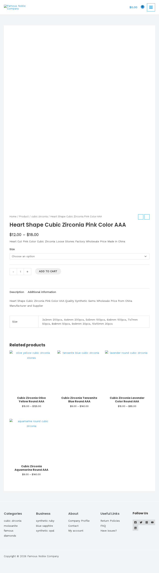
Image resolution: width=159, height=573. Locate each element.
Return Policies (110, 520)
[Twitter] (141, 522)
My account (75, 530)
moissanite (11, 525)
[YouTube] (152, 522)
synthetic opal (45, 530)
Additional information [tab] (42, 291)
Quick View (31, 391)
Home (13, 216)
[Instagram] (146, 522)
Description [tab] (17, 291)
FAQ (103, 525)
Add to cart (48, 271)
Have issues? (108, 530)
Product (24, 216)
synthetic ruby (45, 520)
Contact (73, 525)
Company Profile (79, 520)
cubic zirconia (39, 216)
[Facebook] (135, 522)
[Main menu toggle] (151, 7)
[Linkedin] (135, 528)
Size (12, 249)
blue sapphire (44, 525)
